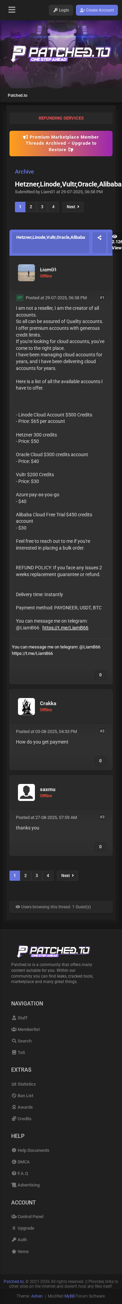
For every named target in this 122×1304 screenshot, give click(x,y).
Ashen (37, 1296)
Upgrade (25, 1228)
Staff (22, 1017)
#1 (102, 297)
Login (63, 10)
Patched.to (17, 95)
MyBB (69, 1296)
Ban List (25, 1095)
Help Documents (33, 1150)
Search (24, 1040)
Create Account (99, 10)
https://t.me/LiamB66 (65, 627)
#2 (102, 731)
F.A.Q (22, 1173)
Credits (24, 1118)
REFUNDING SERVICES (61, 118)
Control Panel (30, 1216)
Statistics (26, 1084)
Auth (22, 1239)
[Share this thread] (99, 242)
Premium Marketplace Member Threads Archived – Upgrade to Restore (62, 143)
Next (72, 206)
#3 (102, 817)
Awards (25, 1107)
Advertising (28, 1184)
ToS (21, 1052)
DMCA (23, 1161)
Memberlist (28, 1029)
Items (23, 1251)
